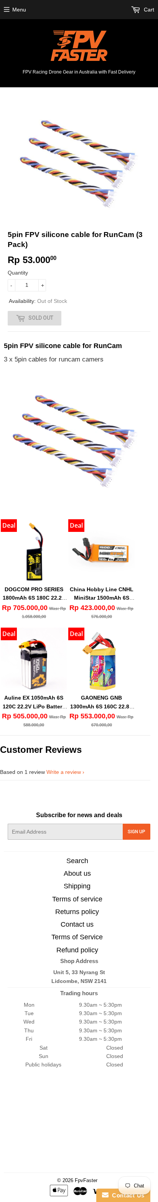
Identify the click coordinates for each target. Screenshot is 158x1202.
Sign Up (136, 831)
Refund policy (77, 950)
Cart (148, 10)
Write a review (63, 772)
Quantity (18, 273)
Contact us (77, 924)
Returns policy (77, 912)
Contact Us (127, 1195)
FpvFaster (86, 1180)
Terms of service (77, 899)
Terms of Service (77, 937)
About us (77, 873)
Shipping (77, 886)
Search (77, 861)
